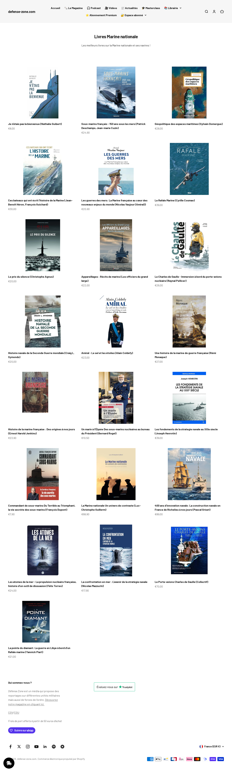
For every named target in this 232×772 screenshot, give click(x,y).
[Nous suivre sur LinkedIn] (45, 746)
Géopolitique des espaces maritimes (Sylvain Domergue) (189, 123)
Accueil (55, 8)
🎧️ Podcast (94, 8)
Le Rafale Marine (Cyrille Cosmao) (175, 200)
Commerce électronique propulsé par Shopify (61, 758)
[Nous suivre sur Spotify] (53, 746)
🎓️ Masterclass (151, 8)
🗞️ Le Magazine (73, 8)
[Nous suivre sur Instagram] (27, 746)
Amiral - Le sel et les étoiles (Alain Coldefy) (107, 352)
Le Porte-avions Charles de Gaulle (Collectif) (181, 581)
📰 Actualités (129, 8)
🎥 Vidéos (111, 8)
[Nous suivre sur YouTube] (36, 746)
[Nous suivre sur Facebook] (10, 746)
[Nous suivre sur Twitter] (19, 746)
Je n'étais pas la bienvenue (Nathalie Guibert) (35, 123)
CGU (16, 712)
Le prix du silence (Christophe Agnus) (31, 276)
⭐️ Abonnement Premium (101, 15)
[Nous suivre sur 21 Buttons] (62, 746)
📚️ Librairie (171, 8)
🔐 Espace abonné (132, 15)
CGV (10, 712)
